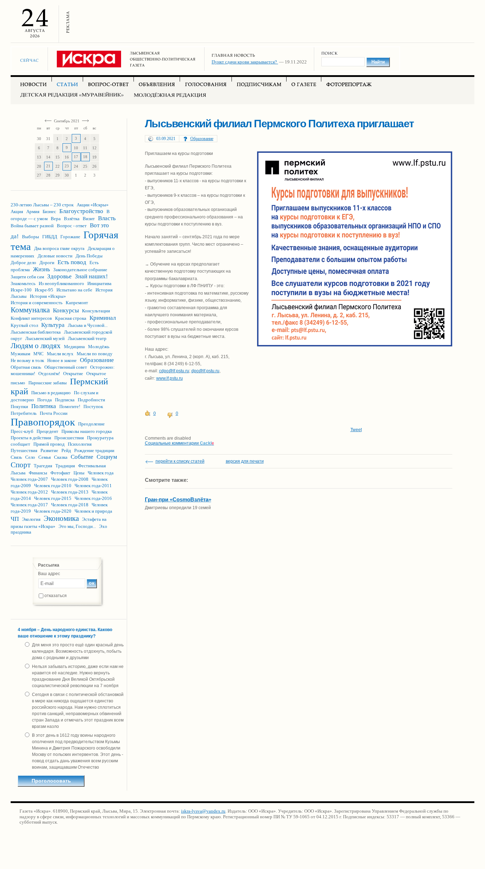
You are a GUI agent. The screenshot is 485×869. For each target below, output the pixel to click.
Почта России (53, 413)
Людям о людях (36, 345)
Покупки (19, 406)
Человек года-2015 (52, 498)
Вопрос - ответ (72, 225)
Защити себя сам (27, 276)
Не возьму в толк (27, 360)
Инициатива (99, 283)
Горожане (70, 236)
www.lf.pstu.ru (169, 378)
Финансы (38, 472)
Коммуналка (30, 310)
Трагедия (43, 465)
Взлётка (72, 218)
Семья (44, 457)
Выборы (30, 236)
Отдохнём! (49, 373)
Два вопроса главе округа (59, 248)
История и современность (36, 302)
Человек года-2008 (69, 479)
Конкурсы (66, 310)
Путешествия (24, 450)
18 (85, 157)
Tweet (356, 429)
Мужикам (20, 353)
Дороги (46, 262)
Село (30, 457)
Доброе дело (23, 262)
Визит (89, 218)
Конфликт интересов (31, 318)
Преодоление (91, 424)
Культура (53, 325)
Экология (31, 519)
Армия (32, 211)
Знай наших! (91, 276)
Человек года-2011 (93, 485)
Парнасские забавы (47, 382)
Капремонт (77, 302)
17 (76, 157)
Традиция (65, 465)
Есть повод (72, 262)
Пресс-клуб (22, 431)
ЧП (15, 519)
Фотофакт (60, 472)
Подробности (91, 399)
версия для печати (245, 461)
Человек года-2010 (52, 485)
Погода (44, 399)
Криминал (102, 317)
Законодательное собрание (80, 269)
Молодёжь (98, 346)
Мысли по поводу (95, 353)
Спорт (21, 465)
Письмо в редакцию (51, 392)
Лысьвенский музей (45, 338)
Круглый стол (24, 325)
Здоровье (59, 276)
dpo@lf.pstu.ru (205, 370)
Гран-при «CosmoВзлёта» (178, 499)
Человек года (101, 472)
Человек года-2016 (93, 498)
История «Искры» (48, 296)
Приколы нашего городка (86, 431)
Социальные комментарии (179, 443)
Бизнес (49, 211)
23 (67, 166)
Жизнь (41, 269)
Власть (107, 218)
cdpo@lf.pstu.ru (174, 370)
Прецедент (47, 431)
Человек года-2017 (29, 504)
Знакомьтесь (23, 283)
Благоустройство (81, 211)
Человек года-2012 (29, 492)
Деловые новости (55, 255)
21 (48, 166)
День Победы (89, 255)
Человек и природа (93, 511)
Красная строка (70, 318)
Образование (97, 360)
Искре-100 (21, 290)
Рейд (66, 450)
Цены (79, 472)
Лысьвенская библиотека (36, 332)
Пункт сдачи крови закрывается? (245, 62)
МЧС (38, 353)
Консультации (96, 310)
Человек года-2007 (29, 479)
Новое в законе (62, 360)
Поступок (93, 406)
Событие (82, 456)
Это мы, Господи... (77, 526)
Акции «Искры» (93, 204)
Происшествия (69, 437)
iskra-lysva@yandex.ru (203, 811)
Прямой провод (49, 444)
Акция (17, 211)
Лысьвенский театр (87, 338)
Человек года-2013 (69, 492)
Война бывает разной (32, 225)
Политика (43, 406)
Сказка (60, 457)
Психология (80, 444)
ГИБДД (49, 236)
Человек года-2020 (52, 511)
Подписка (65, 399)
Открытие (73, 373)
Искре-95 (44, 290)
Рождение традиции (94, 450)
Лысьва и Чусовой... (88, 325)
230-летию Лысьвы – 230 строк (42, 204)
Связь (16, 457)
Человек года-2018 (69, 504)
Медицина (74, 346)
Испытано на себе (74, 290)
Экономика (61, 518)
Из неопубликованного (61, 283)
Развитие (49, 450)
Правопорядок (43, 422)
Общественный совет (65, 367)
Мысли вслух (60, 353)
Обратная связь (26, 367)
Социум (107, 456)
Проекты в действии (31, 437)
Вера (56, 218)
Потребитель (24, 413)
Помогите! (69, 406)
